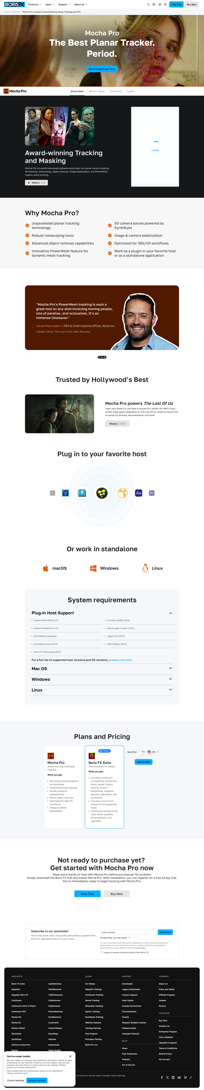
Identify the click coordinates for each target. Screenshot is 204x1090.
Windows (41, 679)
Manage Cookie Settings (113, 1075)
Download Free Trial (102, 69)
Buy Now (192, 4)
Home (7, 12)
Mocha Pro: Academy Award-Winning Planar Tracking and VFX (52, 12)
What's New (97, 91)
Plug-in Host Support (53, 612)
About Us (79, 4)
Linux (37, 689)
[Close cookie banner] (70, 1056)
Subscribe (165, 932)
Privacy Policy (140, 948)
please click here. (121, 659)
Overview (77, 91)
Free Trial (176, 4)
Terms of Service (87, 1075)
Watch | (39, 182)
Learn (48, 4)
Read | (117, 423)
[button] (99, 357)
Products (33, 4)
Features (116, 91)
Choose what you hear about (113, 937)
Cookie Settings (15, 1080)
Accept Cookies (37, 1080)
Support (63, 4)
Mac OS (39, 668)
